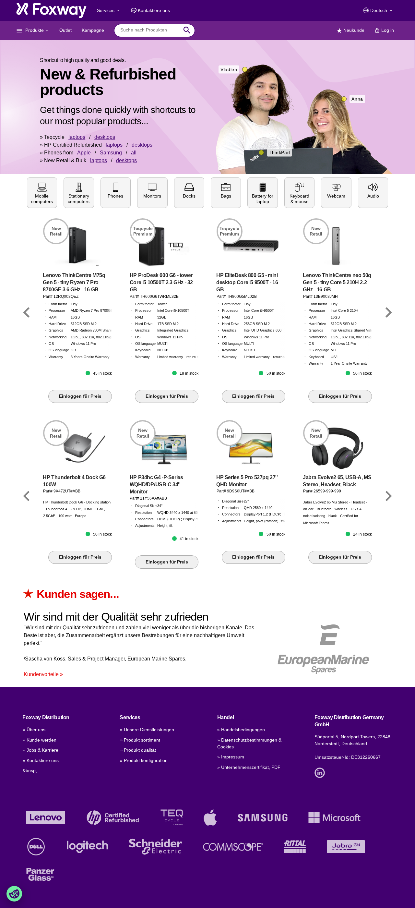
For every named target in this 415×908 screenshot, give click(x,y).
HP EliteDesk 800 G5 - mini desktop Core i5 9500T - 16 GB (247, 282)
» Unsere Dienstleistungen (147, 729)
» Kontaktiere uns (41, 760)
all (133, 152)
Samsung (111, 152)
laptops (76, 137)
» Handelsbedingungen (241, 729)
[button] (42, 192)
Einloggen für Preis (80, 396)
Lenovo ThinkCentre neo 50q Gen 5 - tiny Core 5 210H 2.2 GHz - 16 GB (337, 282)
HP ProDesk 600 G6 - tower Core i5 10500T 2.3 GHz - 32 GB (161, 282)
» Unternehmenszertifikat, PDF (248, 767)
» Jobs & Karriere (40, 750)
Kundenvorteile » (43, 674)
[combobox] (150, 30)
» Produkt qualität (138, 750)
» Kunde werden (39, 740)
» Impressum (230, 756)
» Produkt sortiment (140, 740)
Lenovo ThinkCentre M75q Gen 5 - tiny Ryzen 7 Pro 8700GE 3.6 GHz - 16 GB (74, 282)
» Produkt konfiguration (144, 760)
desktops (104, 137)
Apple (84, 152)
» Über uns (34, 729)
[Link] (26, 312)
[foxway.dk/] (51, 10)
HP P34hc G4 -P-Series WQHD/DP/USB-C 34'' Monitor (156, 484)
